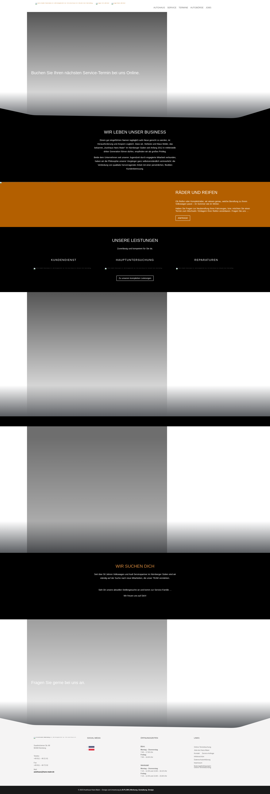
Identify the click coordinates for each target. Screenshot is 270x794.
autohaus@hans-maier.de (44, 772)
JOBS (208, 8)
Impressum (198, 763)
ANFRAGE (183, 218)
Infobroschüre (199, 756)
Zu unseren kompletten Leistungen (135, 278)
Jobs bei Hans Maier (201, 750)
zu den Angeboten (42, 381)
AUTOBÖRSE (196, 8)
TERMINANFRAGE (43, 693)
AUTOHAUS (159, 8)
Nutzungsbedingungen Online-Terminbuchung (202, 766)
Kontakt (197, 753)
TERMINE (183, 8)
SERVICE (171, 8)
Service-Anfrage (208, 753)
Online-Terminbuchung (202, 747)
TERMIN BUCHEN (42, 84)
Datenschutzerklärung (202, 759)
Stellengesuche (135, 605)
